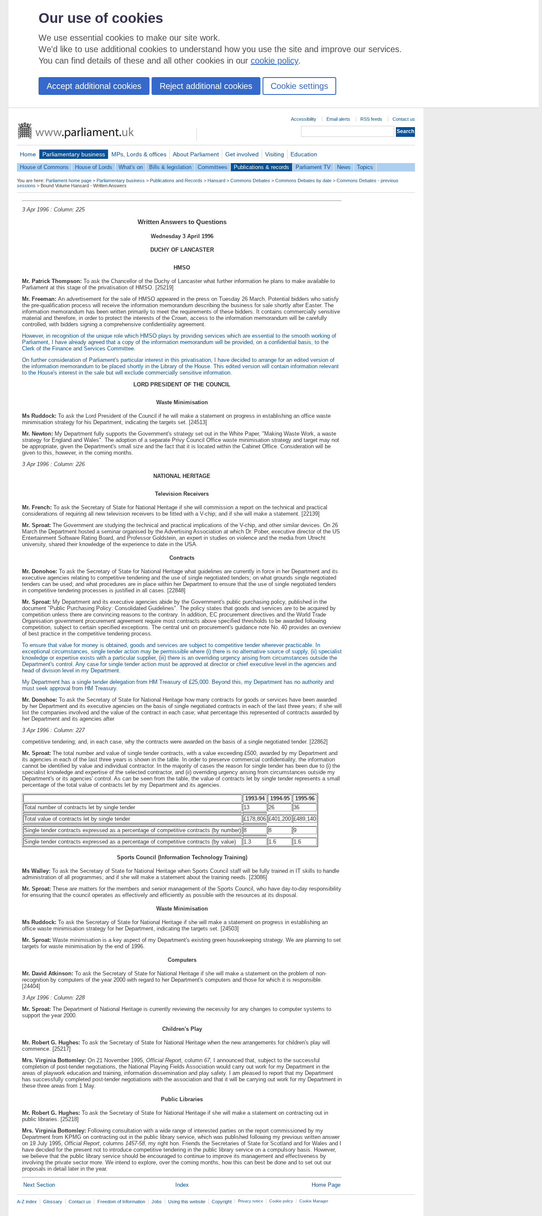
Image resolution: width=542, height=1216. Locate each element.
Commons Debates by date (303, 180)
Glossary (52, 1201)
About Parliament (196, 154)
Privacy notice (250, 1201)
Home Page (326, 1185)
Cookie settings (299, 86)
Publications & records (261, 167)
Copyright (222, 1201)
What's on (131, 167)
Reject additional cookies (206, 86)
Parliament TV (313, 167)
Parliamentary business (73, 154)
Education (303, 154)
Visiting (274, 154)
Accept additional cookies (94, 86)
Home (28, 154)
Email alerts (338, 119)
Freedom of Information (121, 1201)
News (344, 167)
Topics (365, 167)
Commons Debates (250, 180)
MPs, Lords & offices (138, 154)
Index (182, 1185)
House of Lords (93, 167)
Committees (212, 167)
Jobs (157, 1201)
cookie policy (274, 60)
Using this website (186, 1201)
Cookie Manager (313, 1201)
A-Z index (27, 1201)
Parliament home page (68, 180)
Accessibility (303, 119)
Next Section (39, 1185)
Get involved (242, 154)
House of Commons (44, 167)
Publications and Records (176, 180)
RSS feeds (371, 119)
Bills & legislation (170, 167)
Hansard (216, 180)
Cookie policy (281, 1201)
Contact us (404, 119)
